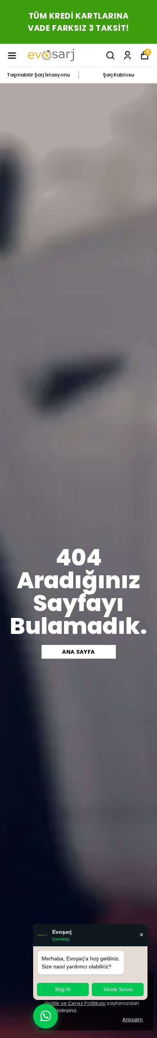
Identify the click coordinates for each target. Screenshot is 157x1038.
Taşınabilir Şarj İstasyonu (38, 74)
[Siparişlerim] (127, 55)
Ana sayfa (78, 652)
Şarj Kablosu (118, 74)
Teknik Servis (118, 989)
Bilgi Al (62, 989)
